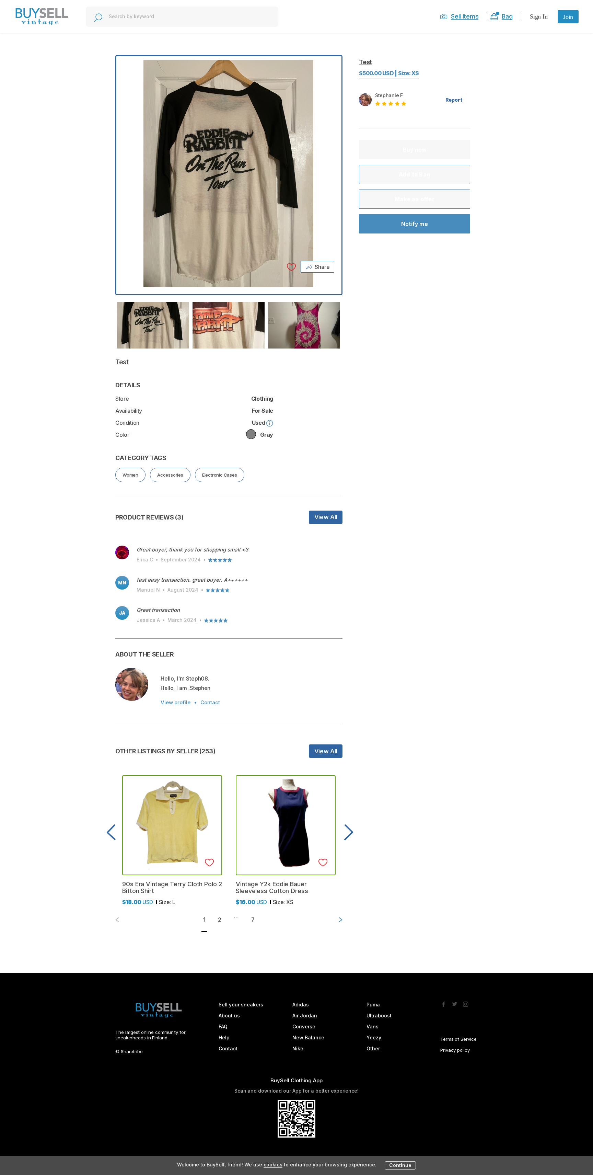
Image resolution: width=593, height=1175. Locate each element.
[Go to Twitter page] (454, 1002)
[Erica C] (122, 552)
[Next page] (334, 919)
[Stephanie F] (131, 684)
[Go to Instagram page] (465, 1002)
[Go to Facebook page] (443, 1002)
